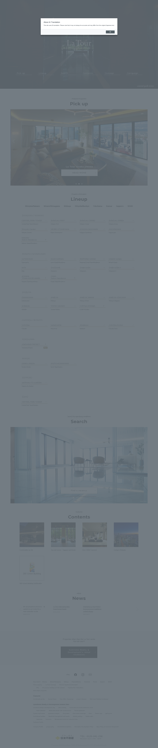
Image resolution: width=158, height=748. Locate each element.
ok (110, 32)
